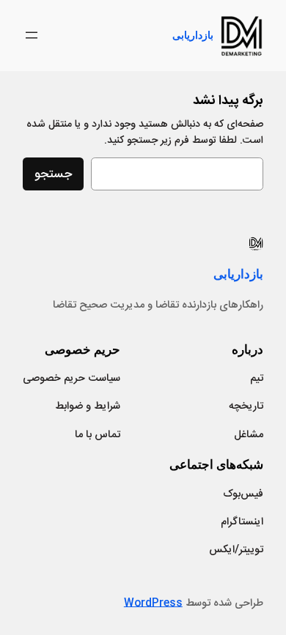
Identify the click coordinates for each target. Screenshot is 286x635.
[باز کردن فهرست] (31, 35)
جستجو (53, 174)
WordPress (153, 603)
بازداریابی (192, 35)
